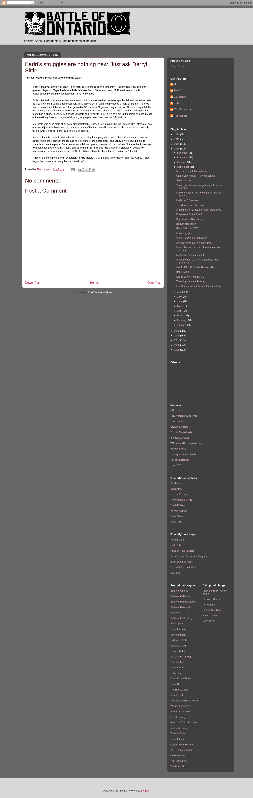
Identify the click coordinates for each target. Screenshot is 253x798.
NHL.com (175, 410)
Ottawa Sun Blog (212, 610)
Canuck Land (177, 739)
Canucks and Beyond (181, 678)
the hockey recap (179, 437)
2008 (177, 335)
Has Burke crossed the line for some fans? (199, 286)
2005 (177, 349)
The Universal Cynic (181, 499)
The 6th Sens (177, 505)
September (183, 166)
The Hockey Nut (179, 689)
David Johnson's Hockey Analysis (188, 556)
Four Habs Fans (179, 761)
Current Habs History (181, 744)
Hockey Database (179, 459)
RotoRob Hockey (179, 728)
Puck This (175, 684)
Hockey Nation (178, 651)
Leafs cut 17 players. (187, 200)
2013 (177, 134)
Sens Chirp (176, 521)
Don (176, 84)
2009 (177, 331)
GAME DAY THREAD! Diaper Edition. (196, 267)
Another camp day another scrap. (194, 242)
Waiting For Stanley (181, 706)
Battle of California (180, 596)
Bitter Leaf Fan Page (181, 561)
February (182, 320)
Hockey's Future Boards (183, 454)
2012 (177, 139)
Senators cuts (183, 180)
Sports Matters (178, 634)
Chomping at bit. (185, 233)
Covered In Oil (178, 645)
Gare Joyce (209, 621)
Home (94, 282)
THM (176, 103)
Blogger (145, 790)
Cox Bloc (175, 572)
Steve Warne (210, 615)
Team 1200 (176, 465)
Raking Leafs (177, 539)
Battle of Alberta (179, 590)
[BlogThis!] (83, 170)
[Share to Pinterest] (93, 170)
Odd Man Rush (178, 640)
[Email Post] (72, 169)
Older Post (154, 282)
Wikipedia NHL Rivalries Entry (186, 443)
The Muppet (180, 115)
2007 (177, 340)
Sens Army (176, 488)
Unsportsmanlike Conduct (184, 700)
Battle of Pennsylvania (182, 601)
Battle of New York (180, 607)
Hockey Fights (178, 448)
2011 (177, 144)
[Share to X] (86, 170)
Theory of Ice (177, 733)
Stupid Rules (177, 66)
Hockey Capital (178, 510)
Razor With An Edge (181, 656)
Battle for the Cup (179, 612)
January (182, 325)
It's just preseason (186, 223)
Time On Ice (177, 421)
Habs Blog (176, 673)
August (181, 292)
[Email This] (79, 170)
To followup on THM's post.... (192, 205)
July (179, 296)
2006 (177, 345)
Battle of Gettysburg (181, 618)
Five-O (177, 90)
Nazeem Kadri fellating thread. (192, 171)
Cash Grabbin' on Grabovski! (191, 238)
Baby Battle (182, 272)
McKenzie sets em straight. (191, 255)
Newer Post (32, 282)
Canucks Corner (179, 629)
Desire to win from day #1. (190, 276)
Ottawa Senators (179, 426)
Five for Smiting (178, 494)
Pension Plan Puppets (182, 550)
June (180, 301)
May (180, 306)
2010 (177, 148)
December (183, 152)
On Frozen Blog (178, 755)
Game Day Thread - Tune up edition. (195, 175)
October (182, 162)
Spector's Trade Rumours (184, 722)
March (181, 315)
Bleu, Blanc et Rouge (181, 750)
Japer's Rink (177, 695)
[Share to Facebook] (90, 170)
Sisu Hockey (177, 662)
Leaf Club (175, 545)
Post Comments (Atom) (100, 292)
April (180, 311)
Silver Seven (177, 516)
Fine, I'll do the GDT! (187, 228)
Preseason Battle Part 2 (189, 214)
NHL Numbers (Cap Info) (183, 415)
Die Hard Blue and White (183, 567)
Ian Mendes (209, 604)
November (183, 157)
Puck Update (177, 623)
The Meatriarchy (183, 109)
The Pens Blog (178, 766)
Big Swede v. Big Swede (189, 219)
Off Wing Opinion (212, 599)
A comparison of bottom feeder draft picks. (199, 209)
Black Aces (176, 483)
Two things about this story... (191, 281)
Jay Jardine (180, 96)
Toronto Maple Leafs (181, 432)
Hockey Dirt (176, 667)
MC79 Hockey (178, 717)
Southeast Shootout (181, 711)
